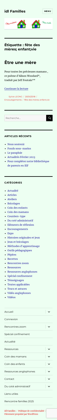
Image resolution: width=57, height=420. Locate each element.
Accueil (8, 311)
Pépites (11, 254)
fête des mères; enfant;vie (37, 100)
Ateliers (12, 199)
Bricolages (13, 203)
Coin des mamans (18, 212)
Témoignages (15, 280)
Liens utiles (11, 393)
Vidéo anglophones (19, 293)
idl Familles (14, 11)
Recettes (12, 258)
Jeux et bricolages (18, 241)
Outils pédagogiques (19, 250)
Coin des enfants (17, 207)
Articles (12, 194)
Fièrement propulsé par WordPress (21, 414)
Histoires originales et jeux (23, 237)
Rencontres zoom (18, 263)
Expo (10, 233)
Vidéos (11, 297)
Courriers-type (16, 216)
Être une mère (20, 62)
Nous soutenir (15, 144)
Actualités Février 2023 (21, 157)
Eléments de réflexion (20, 224)
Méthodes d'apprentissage (23, 246)
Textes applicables (18, 284)
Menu (47, 11)
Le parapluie (14, 152)
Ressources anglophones (22, 271)
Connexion (11, 319)
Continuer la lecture (16, 88)
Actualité (12, 190)
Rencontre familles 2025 (19, 401)
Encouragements (13, 100)
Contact (9, 379)
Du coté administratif (20, 220)
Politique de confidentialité (31, 411)
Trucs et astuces (17, 288)
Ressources (14, 267)
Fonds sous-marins (19, 148)
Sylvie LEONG (15, 96)
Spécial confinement (19, 275)
